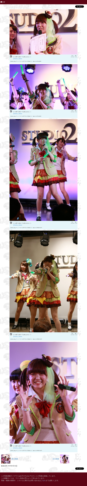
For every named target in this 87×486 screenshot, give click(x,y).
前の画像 (14, 458)
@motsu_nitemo (17, 58)
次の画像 (56, 458)
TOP (3, 2)
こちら (43, 480)
